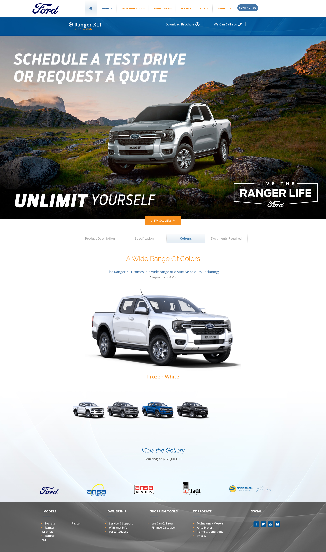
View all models (82, 29)
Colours (186, 238)
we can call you (226, 24)
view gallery (161, 220)
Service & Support (121, 523)
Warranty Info (118, 527)
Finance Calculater (164, 527)
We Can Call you (162, 523)
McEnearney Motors (210, 523)
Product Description (100, 238)
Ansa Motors (205, 527)
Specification (144, 238)
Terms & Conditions (210, 531)
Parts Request (118, 531)
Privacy (201, 536)
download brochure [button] (180, 24)
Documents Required (226, 238)
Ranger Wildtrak (48, 529)
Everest (50, 523)
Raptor (76, 523)
